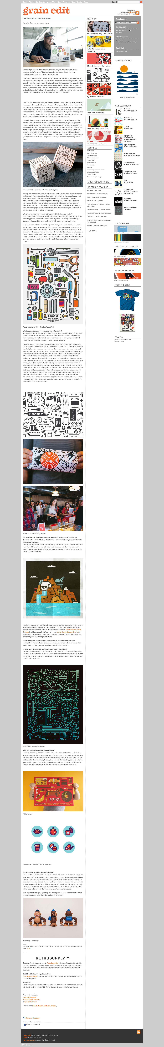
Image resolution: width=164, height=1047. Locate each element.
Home (24, 2)
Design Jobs (82, 2)
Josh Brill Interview (95, 113)
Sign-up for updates (30, 976)
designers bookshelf (93, 172)
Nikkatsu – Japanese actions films (97, 225)
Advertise (57, 2)
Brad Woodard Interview (97, 129)
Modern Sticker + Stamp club (122, 339)
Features (89, 167)
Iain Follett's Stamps (120, 256)
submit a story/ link (121, 51)
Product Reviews (92, 155)
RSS (33, 1006)
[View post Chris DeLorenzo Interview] (99, 64)
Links (49, 2)
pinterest (118, 43)
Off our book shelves (93, 158)
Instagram (39, 1006)
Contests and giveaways (94, 177)
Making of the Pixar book (121, 233)
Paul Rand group (119, 341)
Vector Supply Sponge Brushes (68, 632)
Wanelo (53, 1006)
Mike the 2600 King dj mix (121, 242)
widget (52, 1040)
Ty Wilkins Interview (95, 97)
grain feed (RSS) (121, 30)
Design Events (91, 174)
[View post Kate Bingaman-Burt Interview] (99, 47)
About (31, 2)
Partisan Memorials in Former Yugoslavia (99, 213)
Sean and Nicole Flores (121, 266)
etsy (135, 42)
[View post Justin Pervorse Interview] (99, 79)
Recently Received (43, 18)
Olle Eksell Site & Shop (94, 190)
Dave (39, 1022)
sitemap (30, 1038)
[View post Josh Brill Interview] (99, 111)
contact (44, 1035)
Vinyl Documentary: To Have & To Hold (98, 209)
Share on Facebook (32, 1018)
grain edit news (91, 162)
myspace (125, 42)
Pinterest (47, 1006)
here (28, 949)
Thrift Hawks (90, 150)
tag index (37, 1038)
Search (114, 2)
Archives (66, 2)
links (49, 1035)
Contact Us (40, 2)
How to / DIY (91, 160)
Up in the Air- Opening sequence (96, 216)
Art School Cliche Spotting (95, 200)
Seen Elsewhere (92, 153)
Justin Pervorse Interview (98, 81)
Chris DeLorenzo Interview (98, 66)
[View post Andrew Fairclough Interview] (99, 32)
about (38, 1035)
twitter (130, 42)
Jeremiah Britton (28, 18)
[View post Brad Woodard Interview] (99, 126)
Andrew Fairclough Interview (99, 34)
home (33, 1035)
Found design (91, 165)
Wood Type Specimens (121, 280)
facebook (118, 42)
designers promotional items (95, 169)
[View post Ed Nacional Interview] (99, 142)
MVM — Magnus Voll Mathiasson (96, 197)
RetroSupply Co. (53, 963)
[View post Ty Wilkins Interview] (99, 95)
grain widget (119, 32)
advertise (55, 1035)
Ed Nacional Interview (96, 144)
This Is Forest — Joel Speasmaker (97, 193)
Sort (73, 2)
